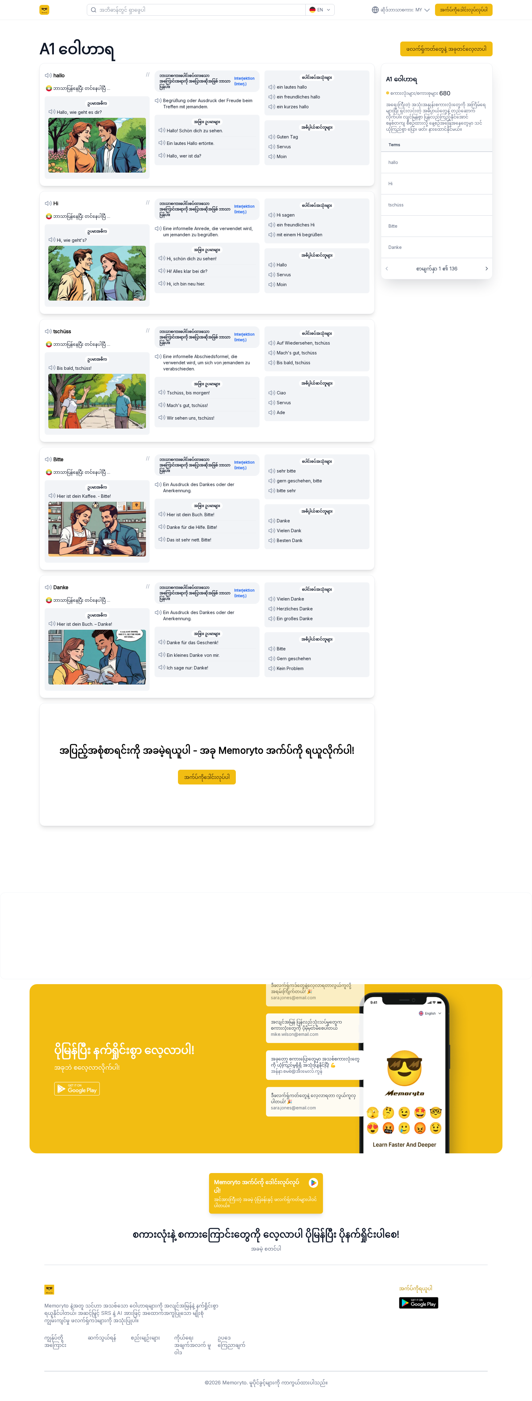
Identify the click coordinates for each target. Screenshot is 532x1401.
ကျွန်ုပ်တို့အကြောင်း (55, 1341)
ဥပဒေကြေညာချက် (231, 1341)
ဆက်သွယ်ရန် (102, 1338)
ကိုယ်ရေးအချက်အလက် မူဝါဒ (192, 1345)
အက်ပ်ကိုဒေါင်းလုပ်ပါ (207, 777)
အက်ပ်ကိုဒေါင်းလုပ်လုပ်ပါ (464, 9)
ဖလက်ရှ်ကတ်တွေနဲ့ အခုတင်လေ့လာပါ (446, 49)
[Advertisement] (185, 936)
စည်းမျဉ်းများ (145, 1338)
